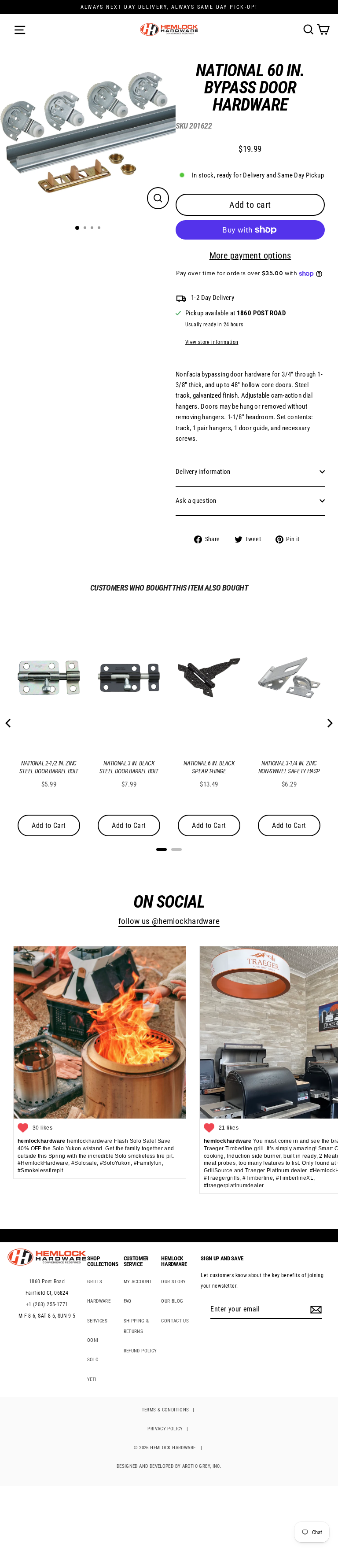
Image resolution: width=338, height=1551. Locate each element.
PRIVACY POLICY (165, 1429)
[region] (243, 305)
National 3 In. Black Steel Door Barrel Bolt (128, 767)
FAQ (128, 1301)
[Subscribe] (315, 1309)
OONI (93, 1340)
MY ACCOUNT (138, 1282)
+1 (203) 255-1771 (47, 1304)
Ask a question (196, 501)
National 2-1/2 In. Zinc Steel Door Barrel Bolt (48, 767)
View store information (211, 342)
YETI (92, 1379)
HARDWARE (98, 1301)
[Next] (329, 723)
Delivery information (203, 472)
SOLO (93, 1360)
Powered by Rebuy (169, 861)
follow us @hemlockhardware (169, 921)
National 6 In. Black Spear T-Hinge (209, 767)
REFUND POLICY (140, 1351)
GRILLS (94, 1282)
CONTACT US (175, 1321)
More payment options (250, 255)
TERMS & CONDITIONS (165, 1410)
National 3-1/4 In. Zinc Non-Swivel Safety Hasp (289, 767)
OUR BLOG (172, 1301)
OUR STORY (173, 1282)
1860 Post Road (47, 1281)
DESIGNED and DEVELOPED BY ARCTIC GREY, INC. (169, 1466)
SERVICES (97, 1321)
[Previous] (9, 723)
